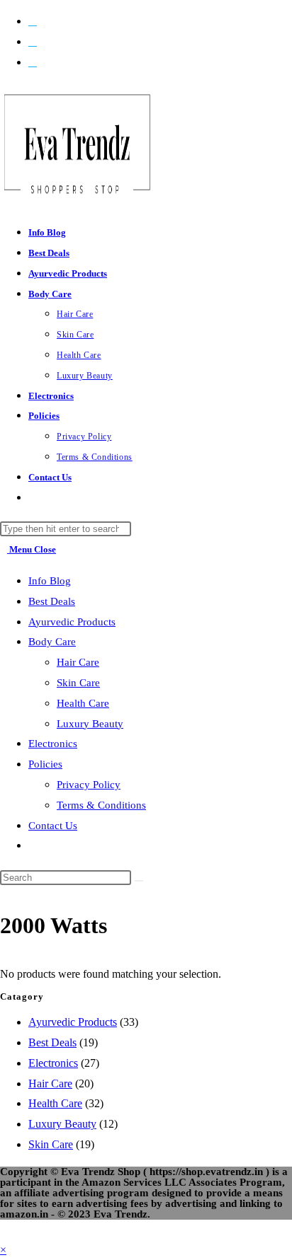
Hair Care (78, 662)
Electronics (52, 743)
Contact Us (52, 825)
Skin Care (78, 682)
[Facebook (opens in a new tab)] (32, 21)
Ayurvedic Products (72, 622)
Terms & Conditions (101, 805)
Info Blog (49, 580)
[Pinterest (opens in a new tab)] (32, 41)
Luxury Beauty (90, 723)
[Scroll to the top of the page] (4, 1229)
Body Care (52, 641)
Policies (45, 764)
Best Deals (51, 601)
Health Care (83, 703)
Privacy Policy (88, 784)
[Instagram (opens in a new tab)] (32, 62)
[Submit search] (139, 880)
